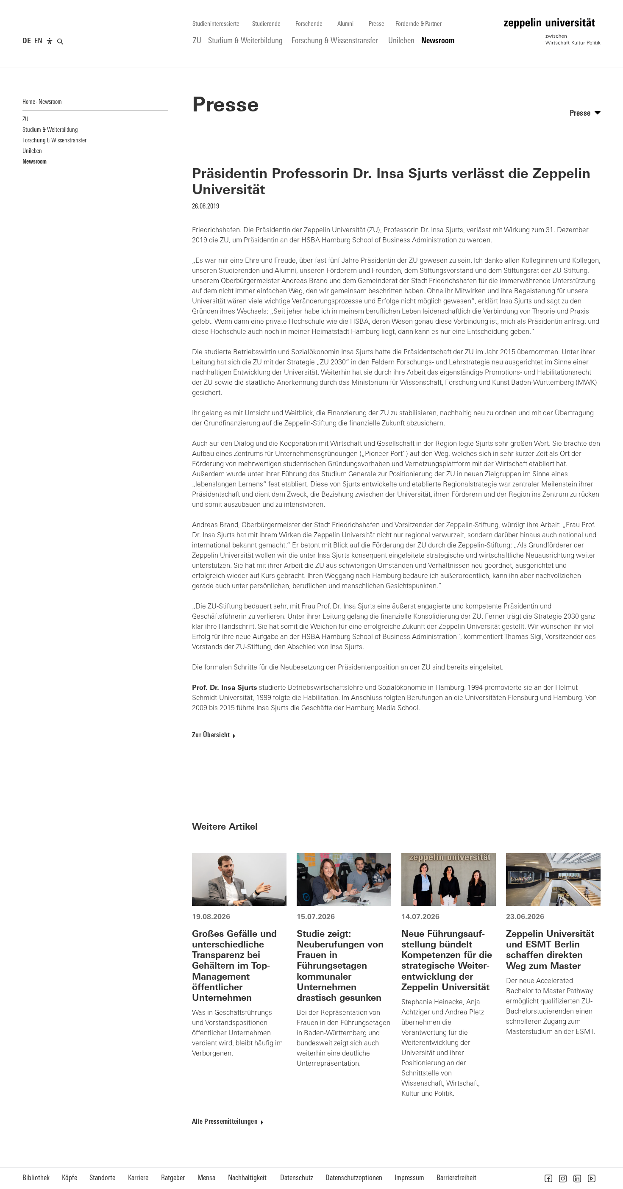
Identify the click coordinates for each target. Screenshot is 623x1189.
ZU (197, 41)
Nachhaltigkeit (247, 1178)
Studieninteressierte (215, 24)
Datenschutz (296, 1178)
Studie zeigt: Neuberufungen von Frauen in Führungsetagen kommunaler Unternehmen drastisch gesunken (340, 966)
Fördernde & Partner (418, 24)
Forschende (309, 24)
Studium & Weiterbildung (245, 41)
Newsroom (438, 41)
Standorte (102, 1178)
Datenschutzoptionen (353, 1178)
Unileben (401, 41)
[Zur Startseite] (552, 31)
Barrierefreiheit (456, 1178)
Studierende (266, 24)
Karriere (138, 1178)
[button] (548, 1178)
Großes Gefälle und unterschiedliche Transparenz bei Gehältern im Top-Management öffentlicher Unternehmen (234, 966)
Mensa (206, 1178)
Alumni (345, 24)
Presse (376, 24)
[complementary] (49, 41)
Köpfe (69, 1178)
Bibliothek (36, 1178)
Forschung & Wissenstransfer (335, 41)
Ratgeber (173, 1178)
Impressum (409, 1178)
